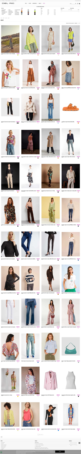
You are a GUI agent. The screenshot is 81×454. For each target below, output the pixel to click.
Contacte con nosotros (13, 0)
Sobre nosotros (3, 442)
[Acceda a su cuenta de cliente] (77, 3)
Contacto (2, 449)
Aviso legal (3, 0)
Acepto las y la (74, 445)
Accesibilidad (2, 448)
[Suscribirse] (79, 443)
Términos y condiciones (8, 0)
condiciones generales (74, 445)
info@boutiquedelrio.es (38, 446)
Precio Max (72, 9)
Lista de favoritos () (78, 0)
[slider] (61, 11)
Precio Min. (62, 9)
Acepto (60, 451)
